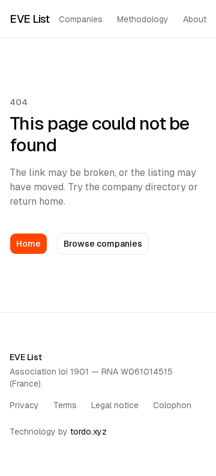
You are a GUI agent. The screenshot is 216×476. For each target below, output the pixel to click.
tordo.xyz (88, 431)
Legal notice (115, 405)
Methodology (143, 19)
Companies (81, 19)
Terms (65, 405)
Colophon (172, 405)
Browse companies (103, 243)
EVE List (29, 19)
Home (28, 243)
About (194, 19)
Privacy (24, 405)
